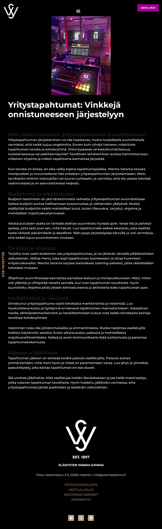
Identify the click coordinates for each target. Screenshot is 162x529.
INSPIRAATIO (81, 499)
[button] (78, 11)
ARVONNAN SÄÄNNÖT (81, 494)
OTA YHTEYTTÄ (3, 264)
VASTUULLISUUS (81, 490)
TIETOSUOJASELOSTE (81, 485)
